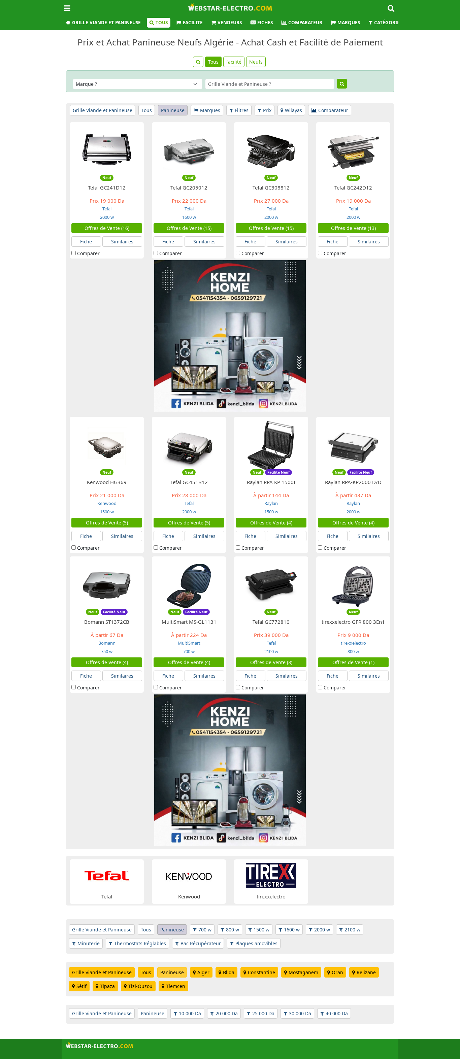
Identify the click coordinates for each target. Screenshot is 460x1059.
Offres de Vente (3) (271, 662)
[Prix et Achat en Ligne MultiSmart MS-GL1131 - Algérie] (189, 585)
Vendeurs (230, 23)
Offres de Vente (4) (271, 522)
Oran (337, 972)
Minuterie (88, 943)
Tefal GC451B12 (189, 482)
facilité (233, 62)
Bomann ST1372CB (106, 621)
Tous (162, 23)
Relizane (366, 972)
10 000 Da (190, 1013)
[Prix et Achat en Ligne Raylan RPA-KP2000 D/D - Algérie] (353, 445)
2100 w (271, 651)
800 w (353, 651)
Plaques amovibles (256, 943)
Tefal (106, 209)
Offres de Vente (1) (353, 662)
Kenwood (107, 503)
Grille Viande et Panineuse (106, 23)
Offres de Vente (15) (189, 228)
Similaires (122, 241)
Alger (203, 972)
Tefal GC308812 (271, 187)
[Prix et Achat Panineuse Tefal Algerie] (106, 875)
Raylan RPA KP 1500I (271, 482)
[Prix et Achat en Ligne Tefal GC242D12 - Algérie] (353, 151)
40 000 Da (337, 1013)
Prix (267, 110)
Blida (228, 972)
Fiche (86, 241)
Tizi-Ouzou (140, 986)
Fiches (265, 23)
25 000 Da (263, 1013)
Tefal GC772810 (271, 621)
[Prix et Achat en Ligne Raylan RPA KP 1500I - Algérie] (271, 445)
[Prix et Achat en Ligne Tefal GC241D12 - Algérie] (107, 151)
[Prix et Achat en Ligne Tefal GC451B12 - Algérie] (189, 445)
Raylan (271, 503)
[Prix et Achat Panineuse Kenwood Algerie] (189, 875)
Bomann (107, 643)
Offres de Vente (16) (107, 228)
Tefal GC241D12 (107, 187)
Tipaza (107, 986)
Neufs (256, 62)
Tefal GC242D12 (353, 187)
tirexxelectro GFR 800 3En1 (353, 621)
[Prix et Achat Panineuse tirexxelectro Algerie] (271, 875)
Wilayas (293, 110)
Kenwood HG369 (107, 482)
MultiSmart (189, 643)
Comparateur (305, 23)
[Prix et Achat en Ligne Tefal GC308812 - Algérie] (271, 151)
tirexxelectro (353, 643)
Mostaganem (303, 972)
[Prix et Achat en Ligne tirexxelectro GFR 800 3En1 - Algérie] (353, 585)
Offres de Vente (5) (107, 522)
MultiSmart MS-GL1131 (189, 621)
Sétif (81, 986)
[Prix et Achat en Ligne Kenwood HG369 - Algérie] (107, 445)
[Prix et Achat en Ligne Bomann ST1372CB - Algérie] (107, 585)
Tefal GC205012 (188, 187)
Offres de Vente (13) (353, 228)
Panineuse (173, 110)
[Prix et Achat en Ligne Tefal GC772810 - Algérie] (271, 585)
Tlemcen (175, 986)
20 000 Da (227, 1013)
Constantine (261, 972)
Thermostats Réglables (140, 943)
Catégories (388, 23)
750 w (106, 651)
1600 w (189, 217)
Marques (348, 23)
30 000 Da (300, 1013)
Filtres (242, 110)
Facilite (193, 23)
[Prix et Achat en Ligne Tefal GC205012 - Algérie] (189, 151)
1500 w (107, 512)
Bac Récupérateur (200, 943)
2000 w (107, 217)
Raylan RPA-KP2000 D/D (353, 482)
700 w (189, 651)
